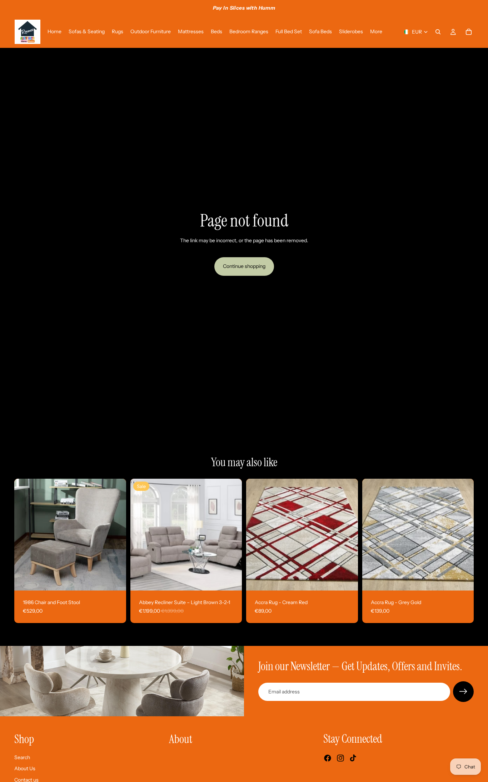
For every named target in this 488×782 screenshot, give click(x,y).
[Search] (438, 32)
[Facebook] (327, 758)
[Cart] (469, 32)
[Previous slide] (25, 535)
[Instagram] (340, 758)
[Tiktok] (353, 758)
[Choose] (230, 579)
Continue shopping (244, 266)
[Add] (115, 579)
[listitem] (376, 32)
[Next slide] (115, 535)
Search (22, 757)
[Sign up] (463, 691)
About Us (24, 769)
